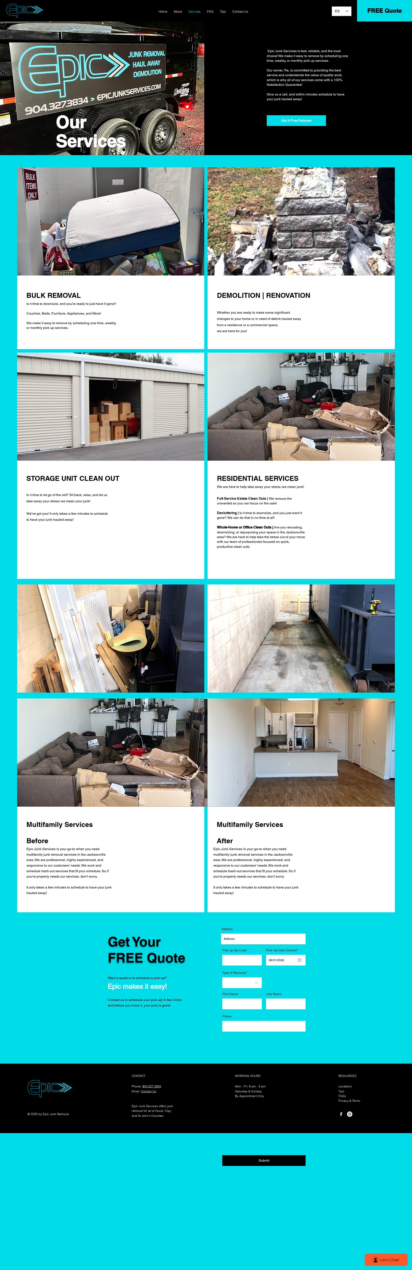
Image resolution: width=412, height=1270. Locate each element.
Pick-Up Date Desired (283, 950)
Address (227, 929)
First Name (230, 994)
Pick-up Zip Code (234, 950)
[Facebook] (341, 1114)
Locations (345, 1086)
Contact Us (148, 1091)
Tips (341, 1091)
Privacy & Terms (349, 1101)
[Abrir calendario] (299, 960)
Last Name (274, 994)
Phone (226, 1016)
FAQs (342, 1096)
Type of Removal (234, 972)
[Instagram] (349, 1114)
